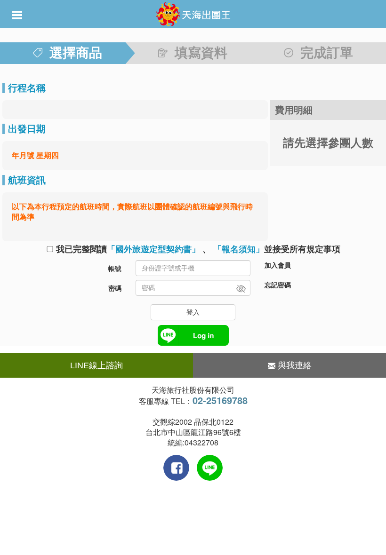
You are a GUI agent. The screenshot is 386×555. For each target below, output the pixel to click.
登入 (193, 312)
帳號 (114, 268)
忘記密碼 (278, 285)
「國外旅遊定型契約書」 (153, 249)
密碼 (114, 288)
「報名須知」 (238, 249)
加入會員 (278, 265)
